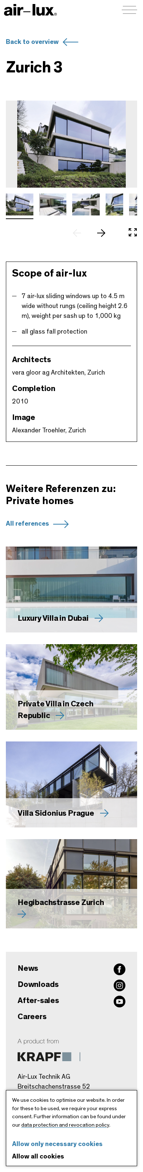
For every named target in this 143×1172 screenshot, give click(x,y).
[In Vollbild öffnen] (132, 233)
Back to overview (32, 42)
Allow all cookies (38, 1156)
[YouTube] (119, 1001)
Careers (32, 1017)
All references (27, 524)
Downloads (38, 984)
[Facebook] (119, 969)
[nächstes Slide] (105, 233)
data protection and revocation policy (65, 1125)
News (28, 968)
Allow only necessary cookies (57, 1144)
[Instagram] (119, 985)
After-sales (38, 1000)
